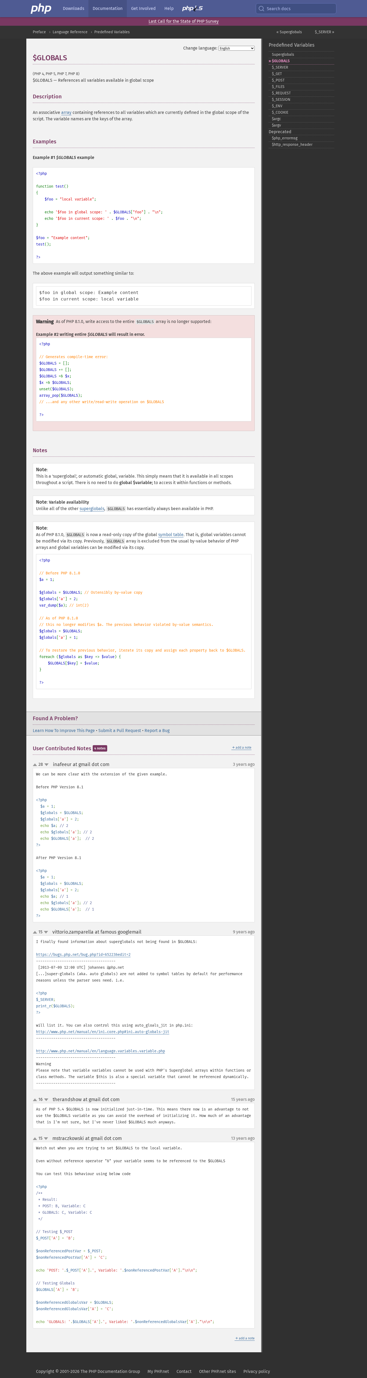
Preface (39, 32)
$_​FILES (278, 86)
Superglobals (283, 54)
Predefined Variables (112, 32)
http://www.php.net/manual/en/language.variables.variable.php (100, 1051)
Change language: (200, 48)
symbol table (171, 534)
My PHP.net (158, 1371)
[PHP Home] (41, 8)
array (66, 112)
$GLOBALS (281, 61)
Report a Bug (157, 730)
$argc (276, 119)
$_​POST (278, 80)
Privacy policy (256, 1371)
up (36, 765)
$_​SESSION (281, 99)
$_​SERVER (280, 67)
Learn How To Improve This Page (64, 730)
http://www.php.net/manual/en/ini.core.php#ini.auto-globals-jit (102, 1032)
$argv (276, 125)
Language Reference (70, 32)
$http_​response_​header (292, 144)
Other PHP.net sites (217, 1371)
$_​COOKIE (280, 112)
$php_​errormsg (284, 138)
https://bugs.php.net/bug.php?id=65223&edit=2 (83, 954)
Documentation (108, 8)
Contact (184, 1371)
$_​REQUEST (281, 93)
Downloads (73, 8)
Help (169, 8)
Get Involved (143, 8)
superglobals (92, 508)
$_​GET (277, 74)
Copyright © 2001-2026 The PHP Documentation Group (88, 1371)
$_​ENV (277, 106)
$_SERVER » (324, 32)
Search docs (278, 8)
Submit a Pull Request (119, 730)
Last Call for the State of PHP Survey (184, 21)
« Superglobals (289, 32)
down (46, 764)
